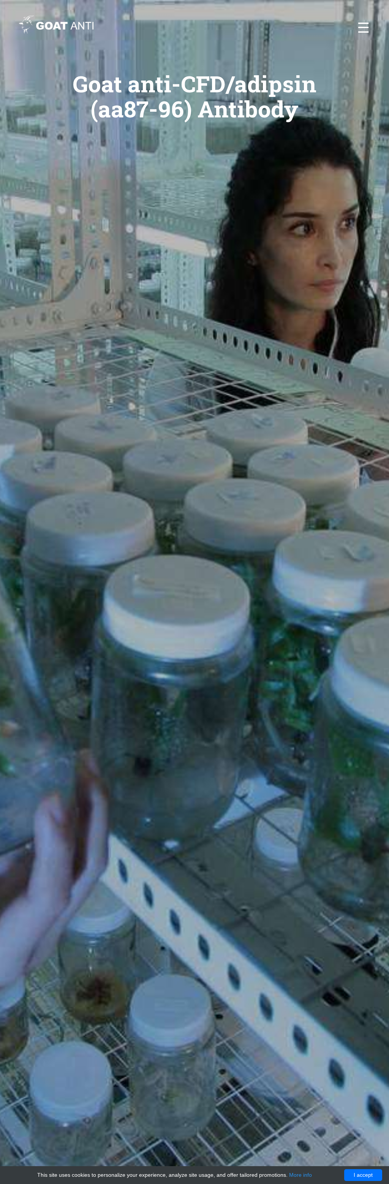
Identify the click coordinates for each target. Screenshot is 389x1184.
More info (300, 1175)
